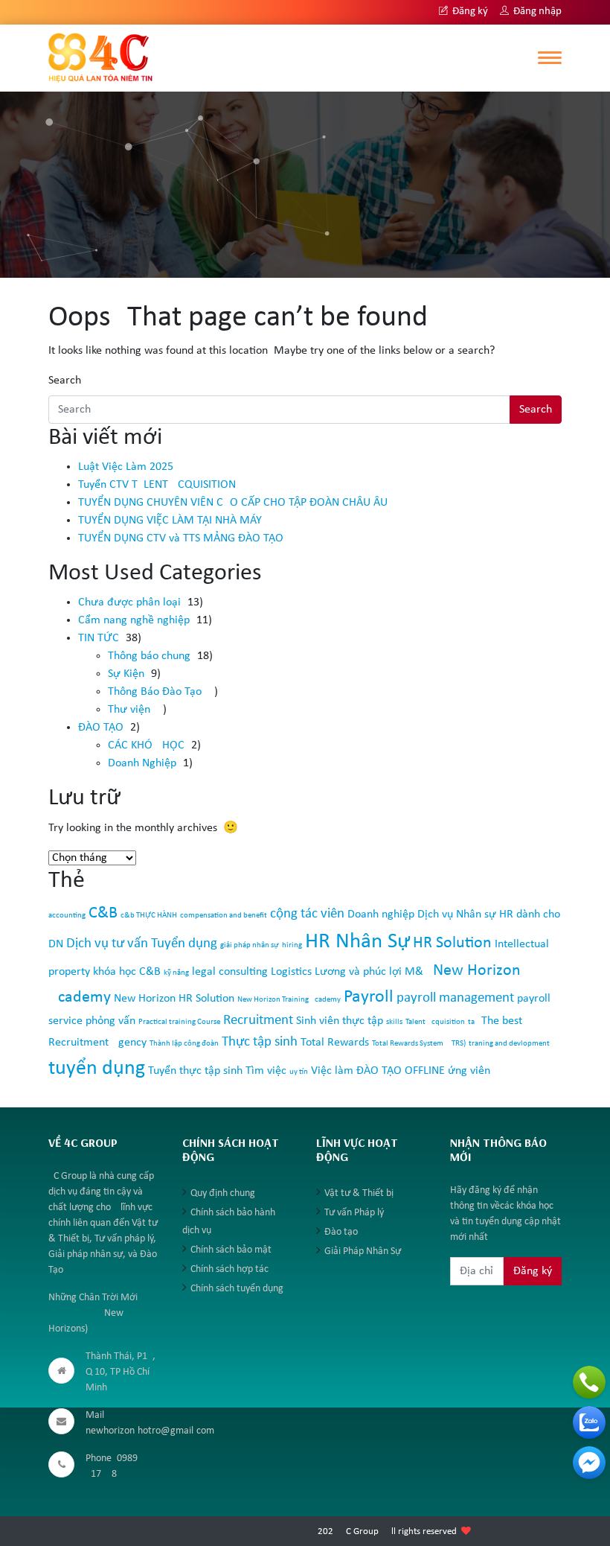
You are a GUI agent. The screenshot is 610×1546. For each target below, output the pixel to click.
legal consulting (230, 972)
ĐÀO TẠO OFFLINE (400, 1071)
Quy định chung (222, 1193)
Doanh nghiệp (380, 914)
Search (64, 380)
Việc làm (332, 1071)
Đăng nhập (536, 11)
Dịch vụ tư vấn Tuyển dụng (141, 944)
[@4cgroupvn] (589, 1462)
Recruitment (258, 1021)
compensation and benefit (223, 916)
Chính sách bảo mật (231, 1250)
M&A (417, 972)
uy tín (298, 1072)
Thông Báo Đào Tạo (155, 692)
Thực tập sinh (260, 1042)
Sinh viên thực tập (339, 1021)
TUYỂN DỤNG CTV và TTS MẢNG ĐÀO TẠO (180, 538)
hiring (292, 945)
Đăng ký (469, 11)
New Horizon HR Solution (174, 999)
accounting (67, 916)
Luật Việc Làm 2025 (125, 467)
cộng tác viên (307, 914)
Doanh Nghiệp (142, 763)
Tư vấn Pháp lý (354, 1212)
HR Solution (452, 943)
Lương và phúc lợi (358, 972)
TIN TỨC (98, 638)
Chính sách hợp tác (229, 1269)
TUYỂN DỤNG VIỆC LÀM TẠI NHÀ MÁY (170, 521)
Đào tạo (341, 1232)
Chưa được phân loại (129, 602)
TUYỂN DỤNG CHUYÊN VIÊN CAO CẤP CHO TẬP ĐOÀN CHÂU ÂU (233, 503)
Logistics (291, 972)
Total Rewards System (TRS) (419, 1044)
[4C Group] (100, 57)
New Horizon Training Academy (289, 1000)
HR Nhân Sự (357, 941)
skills (394, 1022)
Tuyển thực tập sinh (195, 1071)
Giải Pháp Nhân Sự (362, 1251)
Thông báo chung (149, 656)
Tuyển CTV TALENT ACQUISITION (157, 485)
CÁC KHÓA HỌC (146, 745)
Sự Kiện (126, 674)
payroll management (455, 998)
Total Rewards (335, 1043)
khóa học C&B (127, 972)
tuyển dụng (96, 1068)
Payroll (369, 997)
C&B (103, 913)
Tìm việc (265, 1071)
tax (473, 1022)
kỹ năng (176, 973)
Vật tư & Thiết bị (359, 1193)
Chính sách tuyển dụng (236, 1288)
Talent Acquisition (435, 1022)
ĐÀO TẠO (100, 728)
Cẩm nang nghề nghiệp (134, 620)
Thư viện (129, 710)
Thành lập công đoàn (184, 1044)
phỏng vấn (110, 1021)
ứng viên (469, 1071)
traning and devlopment (509, 1044)
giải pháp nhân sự (249, 945)
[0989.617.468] (589, 1382)
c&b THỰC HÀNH (149, 916)
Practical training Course (179, 1022)
